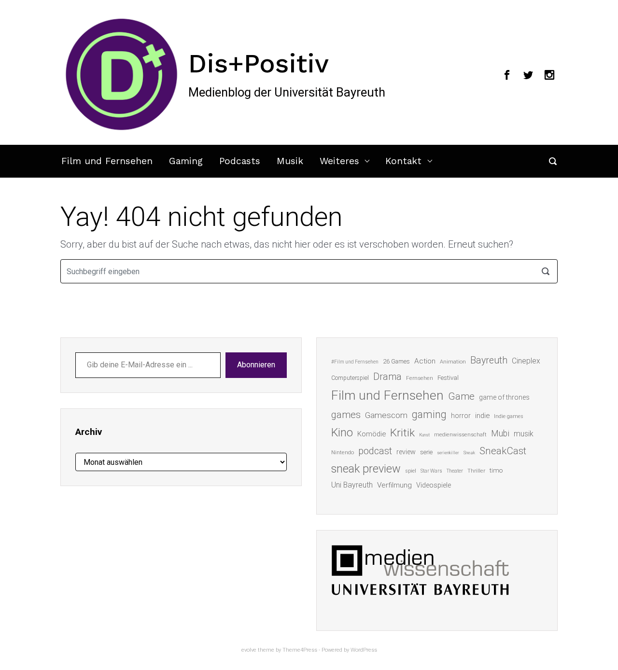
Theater (455, 471)
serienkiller (448, 452)
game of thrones (504, 397)
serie (426, 452)
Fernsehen (419, 378)
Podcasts (239, 161)
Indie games (508, 416)
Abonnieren (256, 364)
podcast (375, 451)
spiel (410, 471)
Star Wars (431, 471)
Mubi (500, 433)
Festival (448, 377)
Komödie (371, 434)
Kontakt (403, 161)
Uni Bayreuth (352, 484)
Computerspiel (350, 378)
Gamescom (386, 415)
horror (461, 415)
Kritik (402, 432)
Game (461, 396)
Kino (342, 432)
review (406, 452)
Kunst (424, 434)
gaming (429, 414)
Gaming (186, 161)
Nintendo (342, 452)
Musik (290, 161)
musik (524, 433)
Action (424, 361)
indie (482, 415)
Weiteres (339, 161)
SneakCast (502, 451)
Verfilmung (394, 485)
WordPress (364, 650)
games (346, 414)
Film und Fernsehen (107, 161)
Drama (387, 376)
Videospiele (433, 485)
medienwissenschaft (460, 435)
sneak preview (366, 468)
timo (496, 470)
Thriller (476, 471)
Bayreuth (488, 360)
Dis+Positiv (258, 63)
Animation (453, 362)
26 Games (396, 361)
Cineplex (526, 360)
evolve (248, 650)
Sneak (469, 452)
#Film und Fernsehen (355, 361)
